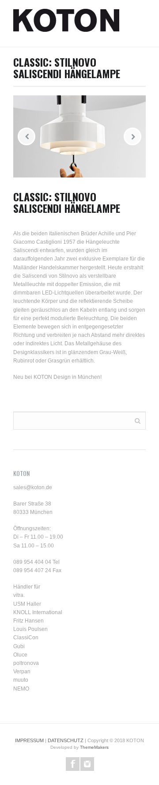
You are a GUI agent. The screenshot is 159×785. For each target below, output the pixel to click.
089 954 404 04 (32, 562)
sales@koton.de (32, 487)
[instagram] (87, 764)
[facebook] (73, 764)
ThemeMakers (94, 747)
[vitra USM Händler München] (66, 23)
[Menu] (141, 23)
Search (137, 420)
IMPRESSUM (29, 740)
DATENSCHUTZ (65, 740)
